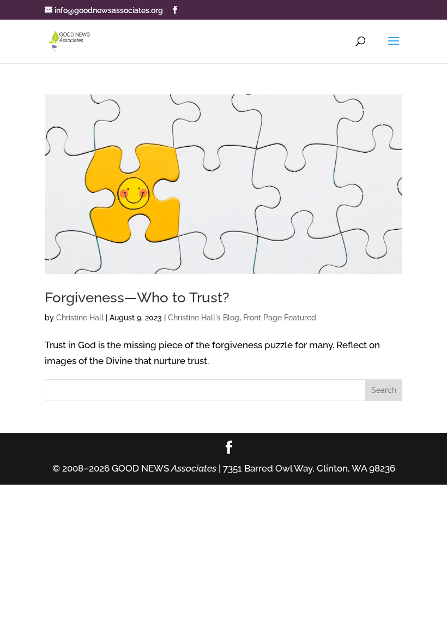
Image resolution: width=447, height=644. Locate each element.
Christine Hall (80, 317)
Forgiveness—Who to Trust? (137, 297)
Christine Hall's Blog (203, 317)
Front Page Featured (279, 317)
